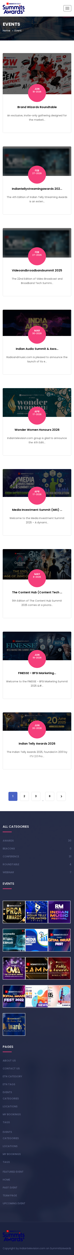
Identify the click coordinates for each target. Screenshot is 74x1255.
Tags (6, 1122)
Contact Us (11, 1068)
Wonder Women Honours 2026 (37, 430)
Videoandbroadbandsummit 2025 (37, 270)
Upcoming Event (14, 1203)
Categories (11, 1098)
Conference (11, 856)
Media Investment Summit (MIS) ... (37, 510)
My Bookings (12, 1114)
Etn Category (12, 1076)
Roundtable (11, 864)
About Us (9, 1060)
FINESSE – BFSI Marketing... (37, 673)
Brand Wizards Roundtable (37, 107)
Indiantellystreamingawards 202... (37, 189)
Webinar (8, 872)
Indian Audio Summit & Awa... (37, 349)
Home (6, 30)
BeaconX (9, 848)
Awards (8, 840)
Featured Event (13, 1172)
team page (10, 1195)
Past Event (10, 1187)
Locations (10, 1106)
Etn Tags (9, 1084)
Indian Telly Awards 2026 (37, 744)
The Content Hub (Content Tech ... (37, 592)
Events (7, 1092)
